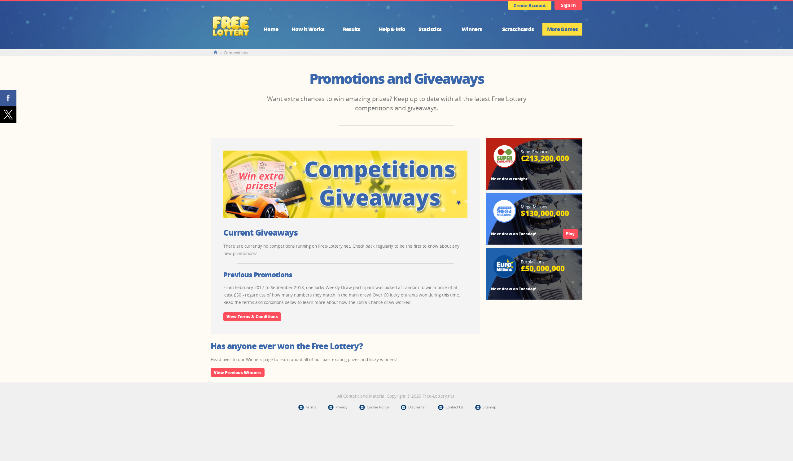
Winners (472, 29)
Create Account (530, 5)
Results (351, 29)
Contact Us (454, 407)
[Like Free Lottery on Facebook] (8, 98)
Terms (311, 407)
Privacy (341, 407)
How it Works (307, 29)
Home (271, 29)
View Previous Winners (237, 372)
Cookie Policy (378, 407)
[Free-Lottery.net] (231, 36)
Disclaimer (417, 407)
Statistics (429, 29)
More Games (562, 29)
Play (570, 234)
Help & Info (392, 29)
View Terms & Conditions (252, 316)
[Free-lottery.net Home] (215, 52)
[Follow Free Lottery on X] (8, 114)
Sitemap (489, 407)
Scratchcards (518, 29)
